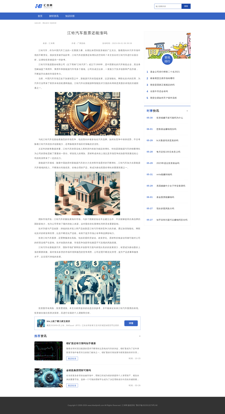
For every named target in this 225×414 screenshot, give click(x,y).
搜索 (186, 6)
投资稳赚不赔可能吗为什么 (170, 118)
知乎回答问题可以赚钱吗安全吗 (172, 220)
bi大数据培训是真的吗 (167, 140)
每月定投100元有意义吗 (168, 152)
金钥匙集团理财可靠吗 (78, 370)
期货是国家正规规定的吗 (162, 85)
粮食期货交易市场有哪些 (162, 78)
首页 (40, 16)
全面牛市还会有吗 (159, 91)
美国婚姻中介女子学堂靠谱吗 (171, 186)
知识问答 (70, 16)
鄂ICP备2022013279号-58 (146, 405)
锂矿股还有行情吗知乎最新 (81, 343)
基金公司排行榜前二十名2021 (165, 72)
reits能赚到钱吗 (164, 174)
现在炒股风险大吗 (165, 208)
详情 (131, 323)
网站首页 (46, 23)
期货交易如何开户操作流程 (163, 98)
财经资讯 (54, 16)
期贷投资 (53, 23)
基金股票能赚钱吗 (165, 197)
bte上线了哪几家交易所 (58, 321)
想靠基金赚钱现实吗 (166, 129)
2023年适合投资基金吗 (168, 163)
